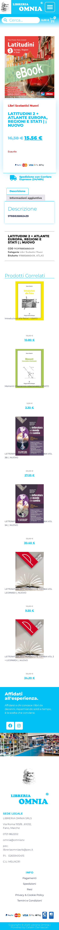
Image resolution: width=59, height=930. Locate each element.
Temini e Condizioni (29, 900)
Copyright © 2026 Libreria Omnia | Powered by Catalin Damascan (30, 926)
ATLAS (40, 256)
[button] (50, 7)
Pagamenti (29, 878)
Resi (29, 889)
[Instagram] (19, 726)
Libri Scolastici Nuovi (31, 252)
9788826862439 (27, 256)
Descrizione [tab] (17, 191)
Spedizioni (29, 883)
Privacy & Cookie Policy (29, 895)
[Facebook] (10, 726)
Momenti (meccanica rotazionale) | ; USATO (27, 386)
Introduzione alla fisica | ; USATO (21, 318)
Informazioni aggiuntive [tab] (26, 198)
